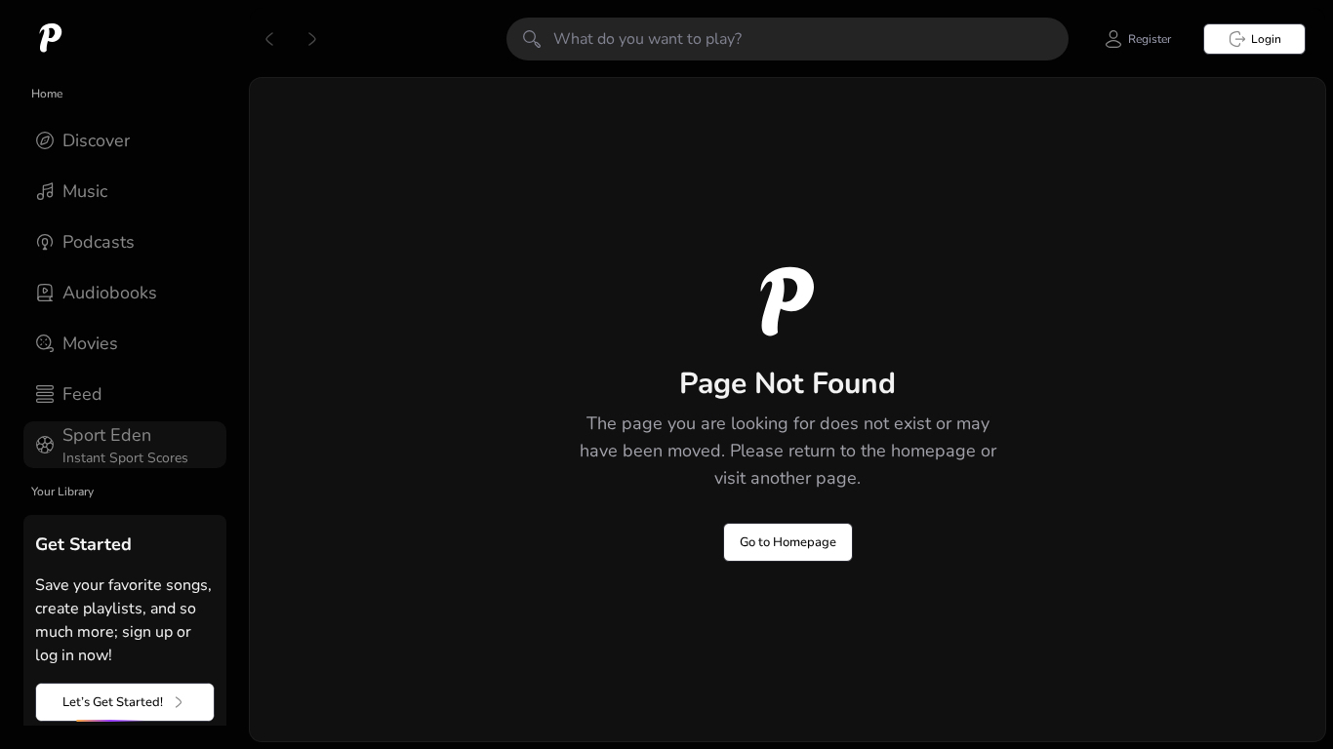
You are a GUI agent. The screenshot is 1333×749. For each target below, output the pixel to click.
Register (1149, 39)
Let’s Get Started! (112, 702)
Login (1266, 39)
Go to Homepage (788, 542)
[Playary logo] (50, 39)
